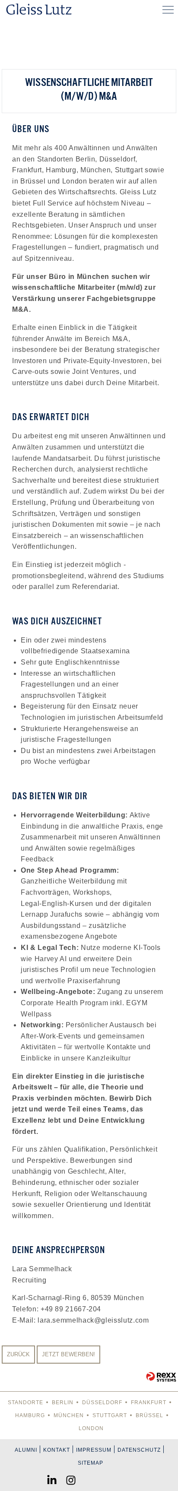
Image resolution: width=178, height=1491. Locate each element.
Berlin (62, 1402)
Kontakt (56, 1450)
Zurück (18, 1354)
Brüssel (149, 1415)
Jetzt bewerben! (68, 1354)
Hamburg (30, 1415)
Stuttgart (109, 1415)
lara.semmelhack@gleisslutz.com (93, 1320)
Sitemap (90, 1463)
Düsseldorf (102, 1402)
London (91, 1428)
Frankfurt (148, 1402)
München (69, 1415)
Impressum (93, 1450)
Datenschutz (139, 1450)
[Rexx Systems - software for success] (161, 1376)
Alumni (26, 1450)
